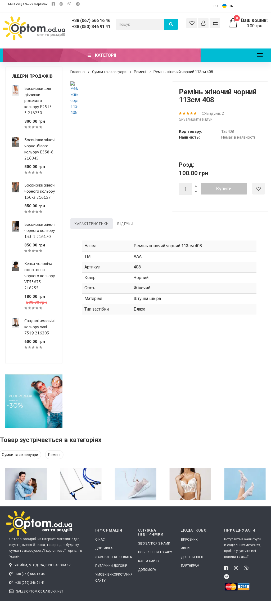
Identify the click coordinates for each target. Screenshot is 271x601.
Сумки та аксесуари (109, 72)
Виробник (189, 539)
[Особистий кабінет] (203, 23)
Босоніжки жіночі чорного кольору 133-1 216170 (39, 230)
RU (216, 6)
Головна (77, 72)
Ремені (140, 72)
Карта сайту (148, 561)
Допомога (147, 570)
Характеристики (91, 223)
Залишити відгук (197, 119)
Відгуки (125, 223)
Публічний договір (111, 566)
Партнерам (190, 566)
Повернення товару (155, 552)
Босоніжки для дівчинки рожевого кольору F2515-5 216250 (38, 100)
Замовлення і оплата (113, 557)
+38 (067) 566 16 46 (91, 20)
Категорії (105, 55)
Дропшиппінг (192, 557)
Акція (185, 548)
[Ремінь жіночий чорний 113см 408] (74, 98)
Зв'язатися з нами (154, 543)
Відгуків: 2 (215, 113)
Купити (224, 188)
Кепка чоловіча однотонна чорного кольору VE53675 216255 (39, 275)
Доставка (103, 548)
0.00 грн (252, 23)
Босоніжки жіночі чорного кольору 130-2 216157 (39, 191)
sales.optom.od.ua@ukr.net (39, 591)
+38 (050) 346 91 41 (91, 26)
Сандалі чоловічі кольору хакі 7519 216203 (39, 326)
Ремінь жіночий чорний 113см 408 (183, 72)
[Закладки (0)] (191, 23)
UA (230, 6)
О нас (100, 539)
